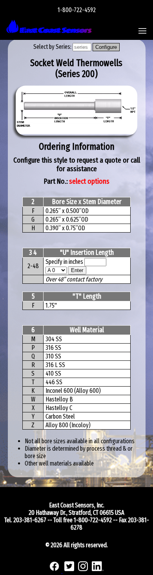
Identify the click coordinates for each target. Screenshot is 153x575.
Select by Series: (53, 46)
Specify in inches (64, 261)
